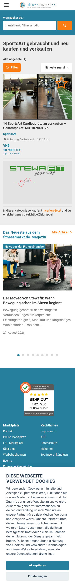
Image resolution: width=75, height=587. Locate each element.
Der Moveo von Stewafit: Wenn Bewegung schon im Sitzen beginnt (32, 300)
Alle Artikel (60, 232)
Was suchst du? (13, 17)
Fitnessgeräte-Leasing (17, 466)
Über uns (9, 448)
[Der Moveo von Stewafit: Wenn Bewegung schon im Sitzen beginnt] (37, 267)
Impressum (48, 431)
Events (7, 460)
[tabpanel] (37, 290)
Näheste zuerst (55, 67)
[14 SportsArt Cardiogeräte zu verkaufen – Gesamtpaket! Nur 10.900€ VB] (37, 96)
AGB (43, 437)
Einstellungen (37, 576)
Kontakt (8, 431)
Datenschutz (49, 443)
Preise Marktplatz (14, 437)
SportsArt (9, 134)
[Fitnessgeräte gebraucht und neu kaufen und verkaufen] (37, 5)
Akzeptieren (37, 565)
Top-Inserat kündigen (54, 454)
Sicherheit (47, 448)
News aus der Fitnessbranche (24, 246)
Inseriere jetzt (52, 210)
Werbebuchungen (14, 454)
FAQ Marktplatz (13, 443)
